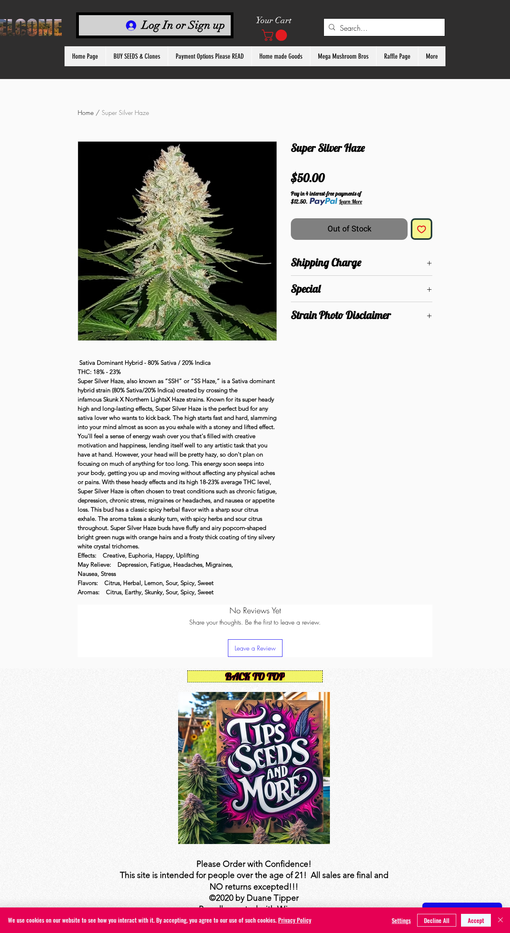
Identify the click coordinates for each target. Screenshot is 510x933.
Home (86, 112)
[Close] (500, 920)
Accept (476, 920)
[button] (276, 35)
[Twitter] (254, 690)
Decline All (436, 920)
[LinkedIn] (266, 690)
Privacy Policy (294, 919)
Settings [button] (401, 920)
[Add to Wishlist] (421, 229)
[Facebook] (242, 690)
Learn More (350, 201)
